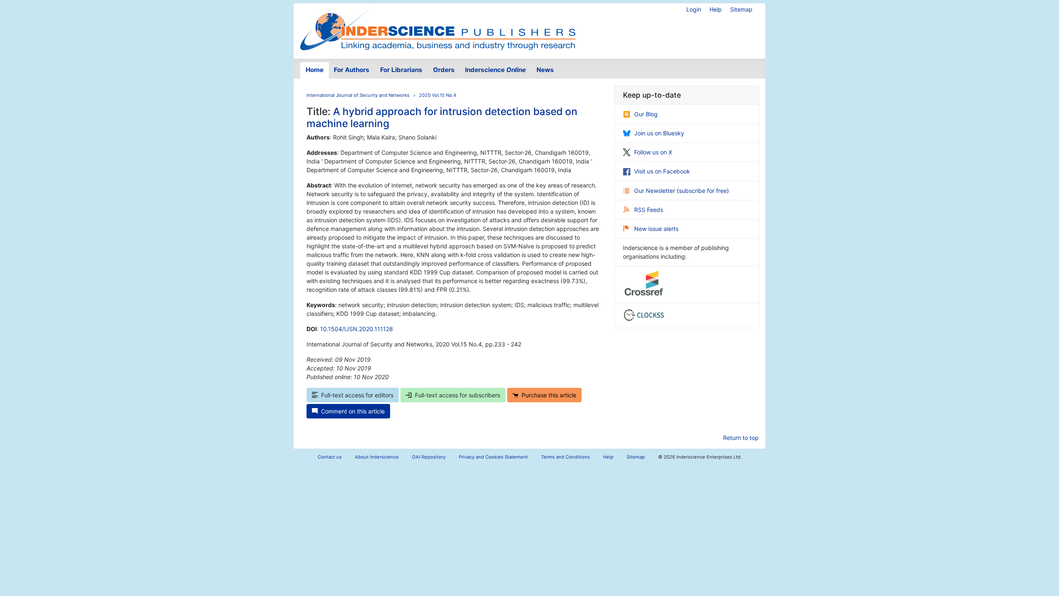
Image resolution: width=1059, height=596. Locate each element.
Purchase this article (549, 395)
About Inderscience (377, 457)
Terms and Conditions (565, 457)
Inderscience (495, 70)
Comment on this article (353, 411)
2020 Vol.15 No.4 (437, 95)
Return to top (741, 437)
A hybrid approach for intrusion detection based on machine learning (442, 117)
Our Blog (646, 114)
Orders (444, 70)
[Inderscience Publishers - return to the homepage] (437, 27)
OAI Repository (429, 457)
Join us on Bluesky (659, 133)
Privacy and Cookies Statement (493, 457)
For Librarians (401, 70)
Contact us (330, 457)
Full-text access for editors (357, 395)
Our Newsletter (655, 190)
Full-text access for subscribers (457, 395)
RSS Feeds (648, 209)
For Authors (351, 70)
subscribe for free (703, 190)
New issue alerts (656, 228)
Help (715, 9)
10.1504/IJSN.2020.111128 (356, 328)
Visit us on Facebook (662, 171)
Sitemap (741, 9)
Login (693, 9)
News (545, 70)
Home (314, 70)
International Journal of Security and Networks (358, 95)
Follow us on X (653, 152)
